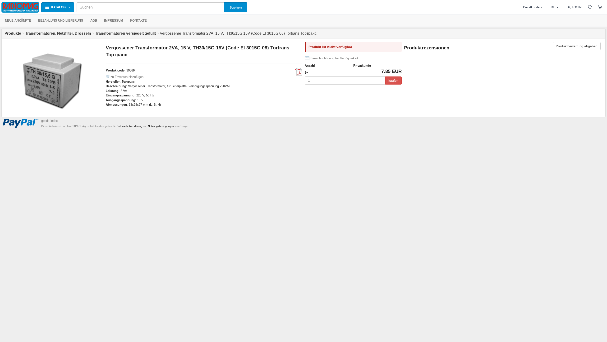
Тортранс (128, 81)
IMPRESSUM (113, 20)
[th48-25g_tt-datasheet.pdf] (298, 72)
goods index (49, 121)
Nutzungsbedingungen (161, 126)
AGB (93, 20)
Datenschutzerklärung (129, 126)
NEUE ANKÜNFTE (18, 20)
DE (553, 7)
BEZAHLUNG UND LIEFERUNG (60, 20)
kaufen (393, 80)
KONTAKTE (138, 20)
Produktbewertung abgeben (577, 46)
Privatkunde (531, 7)
